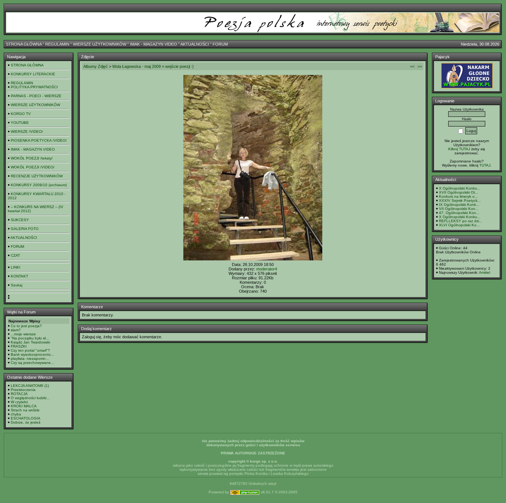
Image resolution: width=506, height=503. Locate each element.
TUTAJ (484, 165)
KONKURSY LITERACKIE (33, 74)
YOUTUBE (20, 123)
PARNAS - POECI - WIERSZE (36, 96)
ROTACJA (19, 394)
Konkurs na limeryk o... (458, 196)
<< (412, 66)
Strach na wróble (25, 410)
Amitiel (484, 272)
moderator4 (266, 269)
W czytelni (19, 402)
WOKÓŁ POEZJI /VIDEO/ (32, 167)
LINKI (15, 267)
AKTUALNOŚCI (194, 44)
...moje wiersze (23, 334)
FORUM (220, 44)
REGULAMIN (57, 44)
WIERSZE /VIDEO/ (27, 131)
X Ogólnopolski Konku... (459, 188)
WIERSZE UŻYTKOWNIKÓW (99, 44)
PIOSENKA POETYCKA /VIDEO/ (39, 140)
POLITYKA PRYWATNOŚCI (34, 87)
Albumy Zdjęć (95, 66)
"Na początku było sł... (30, 338)
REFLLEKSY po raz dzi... (460, 221)
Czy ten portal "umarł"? (30, 350)
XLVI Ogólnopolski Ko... (459, 225)
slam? (16, 330)
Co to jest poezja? (26, 326)
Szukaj (16, 285)
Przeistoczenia (23, 390)
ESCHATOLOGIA (25, 418)
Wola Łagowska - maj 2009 (136, 66)
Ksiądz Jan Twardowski (30, 342)
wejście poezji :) (179, 66)
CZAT (15, 255)
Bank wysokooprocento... (32, 354)
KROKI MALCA (24, 406)
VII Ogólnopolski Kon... (459, 209)
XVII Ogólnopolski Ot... (458, 192)
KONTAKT (19, 276)
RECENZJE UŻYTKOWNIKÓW (37, 176)
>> (419, 66)
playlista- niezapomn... (30, 358)
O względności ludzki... (30, 398)
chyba (16, 414)
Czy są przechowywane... (32, 363)
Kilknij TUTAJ (459, 149)
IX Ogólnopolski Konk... (459, 205)
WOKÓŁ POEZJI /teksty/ (32, 158)
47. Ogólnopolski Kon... (459, 213)
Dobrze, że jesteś (25, 422)
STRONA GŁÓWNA (23, 44)
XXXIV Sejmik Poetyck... (460, 200)
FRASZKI (19, 346)
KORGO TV (21, 114)
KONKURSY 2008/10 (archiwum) (39, 185)
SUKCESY (20, 220)
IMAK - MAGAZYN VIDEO (153, 44)
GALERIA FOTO (25, 229)
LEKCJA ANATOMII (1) (30, 386)
